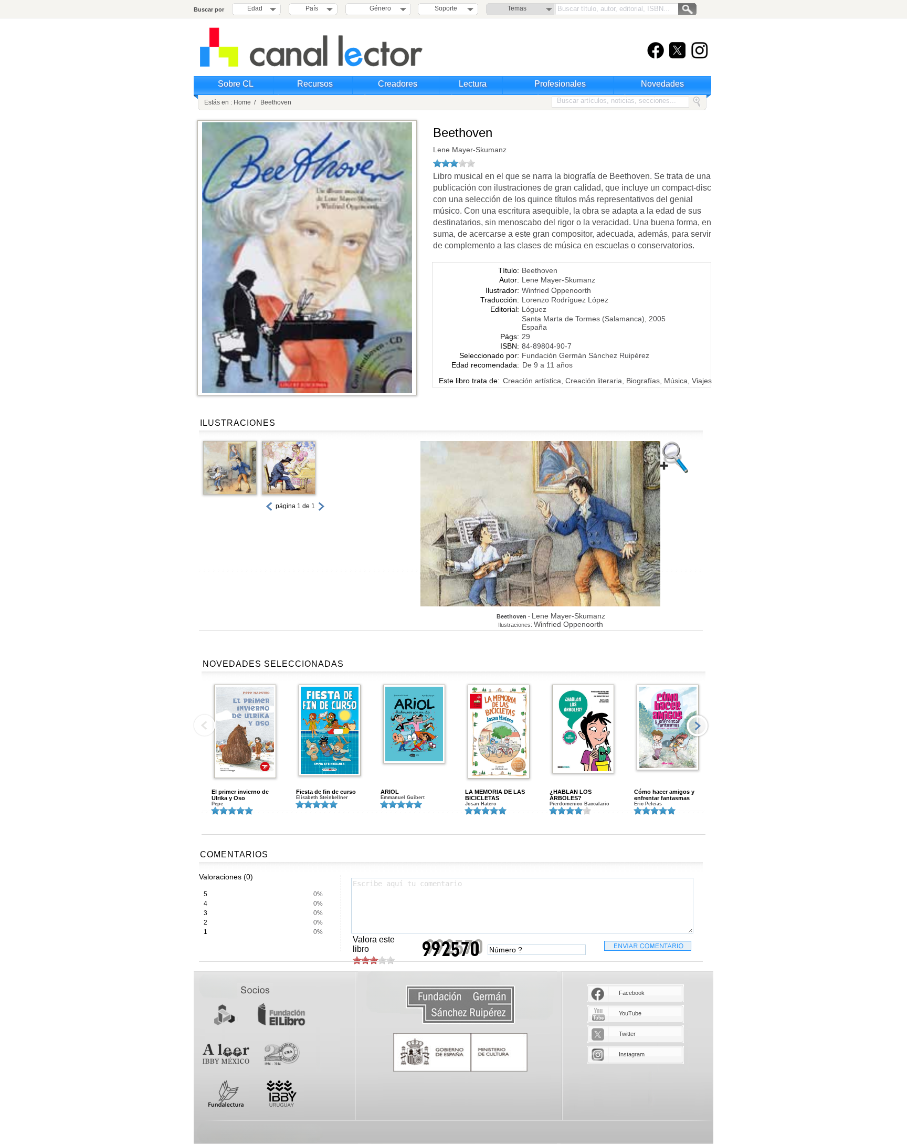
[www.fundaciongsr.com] (460, 1005)
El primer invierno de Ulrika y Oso (240, 795)
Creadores (397, 83)
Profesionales (560, 83)
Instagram (632, 1054)
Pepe (217, 803)
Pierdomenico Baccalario (579, 803)
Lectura (473, 83)
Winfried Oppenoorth (556, 290)
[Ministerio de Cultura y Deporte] (460, 1052)
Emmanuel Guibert (403, 797)
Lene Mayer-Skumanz (470, 149)
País (311, 8)
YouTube (630, 1013)
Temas (517, 8)
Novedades (662, 83)
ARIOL (390, 792)
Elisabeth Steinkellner (322, 797)
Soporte (446, 8)
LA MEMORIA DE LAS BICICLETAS (495, 795)
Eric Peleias (648, 803)
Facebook (632, 993)
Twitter (627, 1034)
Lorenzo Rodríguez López (565, 300)
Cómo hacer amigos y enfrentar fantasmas (664, 795)
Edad (254, 8)
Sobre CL (236, 83)
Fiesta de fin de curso (326, 792)
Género (378, 8)
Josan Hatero (481, 803)
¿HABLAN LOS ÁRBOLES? (571, 795)
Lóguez (534, 309)
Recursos (315, 83)
